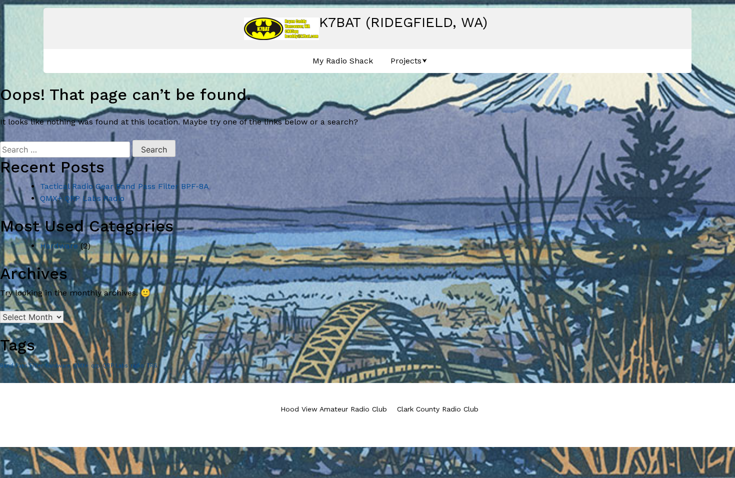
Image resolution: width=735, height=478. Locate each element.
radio (137, 365)
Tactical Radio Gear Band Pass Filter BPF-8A (124, 186)
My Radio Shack (342, 61)
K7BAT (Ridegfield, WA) (403, 22)
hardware (58, 365)
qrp (95, 365)
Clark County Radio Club (437, 409)
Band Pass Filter (21, 365)
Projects (406, 61)
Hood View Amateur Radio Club (333, 409)
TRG (152, 365)
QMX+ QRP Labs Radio (82, 198)
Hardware (59, 245)
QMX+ (80, 365)
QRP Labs (115, 365)
